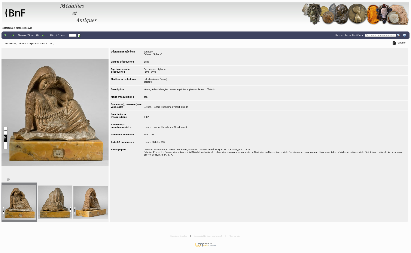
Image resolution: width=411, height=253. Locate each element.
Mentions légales (179, 236)
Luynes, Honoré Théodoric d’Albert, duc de (166, 107)
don (145, 97)
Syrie (146, 61)
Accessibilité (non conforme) (208, 236)
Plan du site (235, 236)
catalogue (7, 28)
